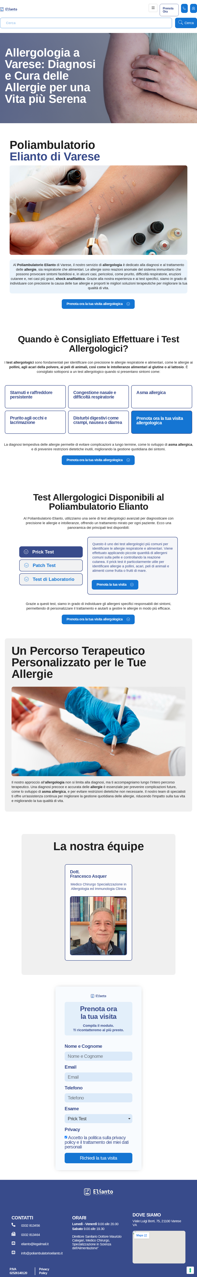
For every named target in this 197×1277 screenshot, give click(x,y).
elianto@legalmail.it (34, 1244)
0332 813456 (30, 1225)
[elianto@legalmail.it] (13, 1243)
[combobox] (86, 23)
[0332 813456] (13, 1225)
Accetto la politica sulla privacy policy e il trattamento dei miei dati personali (97, 1142)
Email (70, 1067)
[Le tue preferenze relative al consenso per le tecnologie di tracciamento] (190, 1270)
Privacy (72, 1129)
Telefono (74, 1088)
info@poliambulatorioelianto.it (42, 1253)
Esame (72, 1108)
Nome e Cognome (83, 1046)
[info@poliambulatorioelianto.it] (13, 1252)
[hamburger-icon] (153, 8)
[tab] (51, 552)
